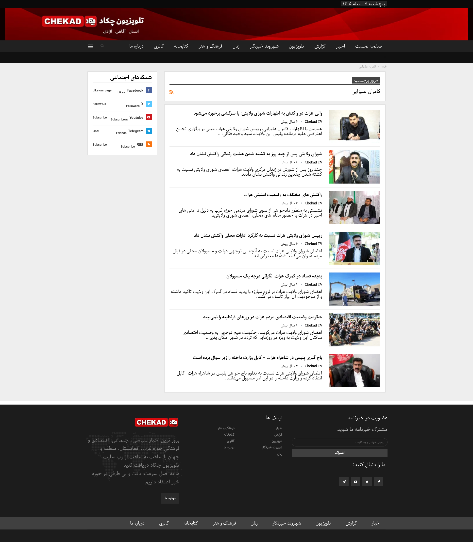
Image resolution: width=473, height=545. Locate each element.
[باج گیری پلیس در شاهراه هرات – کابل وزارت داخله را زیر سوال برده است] (354, 370)
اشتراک (339, 453)
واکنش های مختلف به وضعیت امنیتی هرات (283, 195)
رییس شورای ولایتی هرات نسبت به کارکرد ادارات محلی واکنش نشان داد (258, 235)
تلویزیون (296, 46)
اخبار (340, 46)
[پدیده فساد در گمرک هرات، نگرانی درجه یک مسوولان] (354, 289)
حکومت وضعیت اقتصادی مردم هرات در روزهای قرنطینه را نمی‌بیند (262, 317)
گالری (159, 46)
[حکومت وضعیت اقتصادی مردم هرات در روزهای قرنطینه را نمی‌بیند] (354, 329)
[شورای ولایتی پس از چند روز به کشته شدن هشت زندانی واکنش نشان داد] (354, 166)
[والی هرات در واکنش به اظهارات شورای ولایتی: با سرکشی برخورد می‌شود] (354, 126)
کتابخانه (181, 46)
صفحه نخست (368, 46)
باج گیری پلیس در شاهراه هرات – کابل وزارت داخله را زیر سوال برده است (257, 358)
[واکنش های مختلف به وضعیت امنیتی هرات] (354, 207)
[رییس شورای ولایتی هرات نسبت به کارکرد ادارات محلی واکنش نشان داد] (354, 248)
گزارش (319, 46)
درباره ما (136, 46)
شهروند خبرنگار (264, 46)
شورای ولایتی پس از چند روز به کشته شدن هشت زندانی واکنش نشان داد (256, 154)
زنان (236, 46)
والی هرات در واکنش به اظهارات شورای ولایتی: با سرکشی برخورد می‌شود (258, 113)
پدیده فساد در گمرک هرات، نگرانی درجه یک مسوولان (274, 276)
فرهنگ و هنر (210, 46)
